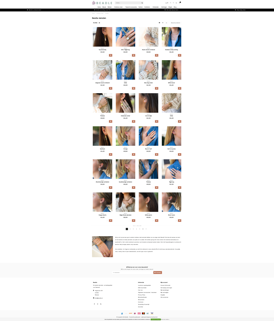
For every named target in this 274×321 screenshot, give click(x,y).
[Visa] (152, 313)
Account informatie (165, 285)
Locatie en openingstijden (144, 285)
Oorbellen (147, 7)
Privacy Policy (141, 295)
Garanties (140, 306)
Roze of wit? (148, 149)
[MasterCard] (143, 313)
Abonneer (158, 272)
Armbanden (156, 7)
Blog (175, 7)
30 (142, 229)
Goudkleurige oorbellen (125, 182)
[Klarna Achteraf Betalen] (139, 313)
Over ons (140, 290)
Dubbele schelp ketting (171, 49)
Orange (125, 149)
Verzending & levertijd (143, 304)
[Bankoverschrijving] (126, 313)
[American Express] (122, 313)
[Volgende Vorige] (146, 229)
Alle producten (164, 297)
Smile (125, 82)
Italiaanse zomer (125, 116)
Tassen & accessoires (131, 7)
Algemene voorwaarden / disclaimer (147, 292)
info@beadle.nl (99, 298)
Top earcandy (102, 49)
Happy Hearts (102, 215)
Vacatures (140, 302)
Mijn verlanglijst (164, 292)
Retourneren (141, 299)
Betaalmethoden (142, 297)
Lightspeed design (145, 317)
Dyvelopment (154, 317)
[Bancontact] (147, 313)
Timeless (102, 116)
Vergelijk (163, 295)
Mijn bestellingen (165, 290)
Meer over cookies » (165, 319)
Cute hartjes (148, 116)
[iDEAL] (135, 313)
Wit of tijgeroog (125, 49)
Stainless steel (118, 7)
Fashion (141, 7)
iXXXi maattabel (142, 287)
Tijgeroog (171, 182)
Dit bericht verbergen (155, 319)
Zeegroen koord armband (102, 82)
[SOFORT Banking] (130, 313)
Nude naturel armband (148, 49)
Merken (110, 7)
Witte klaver (171, 82)
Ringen (170, 7)
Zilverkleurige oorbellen (102, 182)
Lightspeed (137, 317)
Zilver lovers (171, 215)
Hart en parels (171, 149)
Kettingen (164, 7)
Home (99, 7)
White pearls (148, 215)
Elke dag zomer (148, 82)
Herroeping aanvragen (166, 287)
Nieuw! (104, 7)
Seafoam (102, 149)
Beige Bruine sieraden (125, 215)
